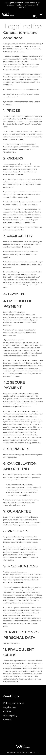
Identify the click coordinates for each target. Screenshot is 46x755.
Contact (7, 720)
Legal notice (9, 707)
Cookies (7, 711)
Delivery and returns (13, 703)
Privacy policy (10, 715)
